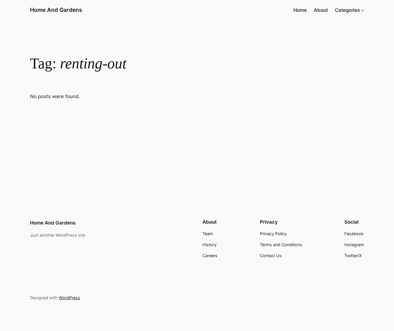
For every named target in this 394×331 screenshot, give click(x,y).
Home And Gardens (56, 9)
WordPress (69, 297)
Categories (347, 10)
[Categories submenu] (362, 10)
